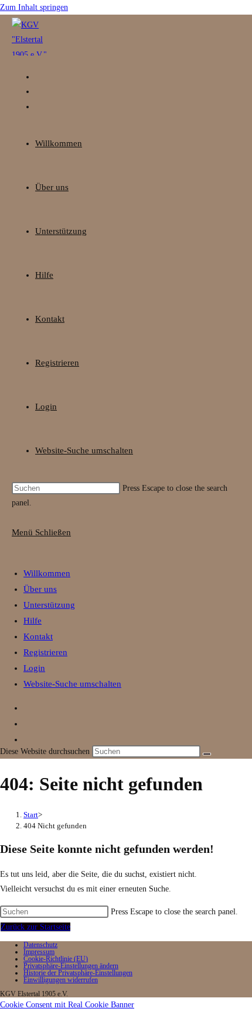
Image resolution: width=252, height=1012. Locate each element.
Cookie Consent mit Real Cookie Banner (67, 1004)
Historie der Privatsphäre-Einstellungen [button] (77, 973)
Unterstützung (49, 605)
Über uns (40, 589)
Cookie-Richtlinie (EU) (55, 959)
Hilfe (32, 620)
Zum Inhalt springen (34, 7)
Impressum (39, 952)
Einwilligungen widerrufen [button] (60, 980)
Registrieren (45, 652)
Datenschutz (40, 945)
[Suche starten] (207, 754)
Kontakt (38, 636)
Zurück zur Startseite (35, 926)
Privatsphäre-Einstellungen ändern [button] (70, 966)
